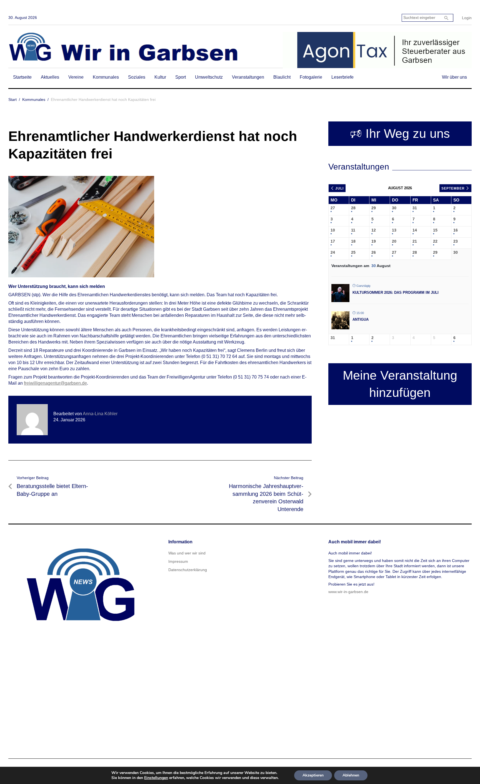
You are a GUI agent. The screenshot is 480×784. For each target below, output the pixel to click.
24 (333, 252)
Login (467, 18)
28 (353, 208)
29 (373, 208)
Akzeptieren (313, 775)
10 (333, 230)
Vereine (76, 77)
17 (333, 241)
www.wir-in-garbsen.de (348, 591)
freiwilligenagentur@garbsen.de (55, 383)
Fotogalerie (311, 77)
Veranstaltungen (248, 77)
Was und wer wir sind (187, 553)
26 (373, 252)
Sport (180, 77)
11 (353, 230)
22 (435, 241)
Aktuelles (50, 77)
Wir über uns (454, 77)
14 (414, 230)
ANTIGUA (360, 319)
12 (373, 230)
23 (455, 241)
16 (455, 230)
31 (414, 208)
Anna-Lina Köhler (100, 413)
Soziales (136, 77)
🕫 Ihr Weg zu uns (400, 133)
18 (353, 241)
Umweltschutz (209, 77)
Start (12, 99)
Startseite (22, 77)
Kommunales (106, 77)
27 (333, 208)
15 (435, 230)
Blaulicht (282, 77)
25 (353, 252)
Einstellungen (156, 777)
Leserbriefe (342, 77)
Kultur (160, 77)
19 (373, 241)
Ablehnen (350, 775)
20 (394, 241)
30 (394, 208)
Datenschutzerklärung (187, 570)
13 (394, 230)
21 (414, 241)
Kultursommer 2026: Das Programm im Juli (395, 292)
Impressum (178, 561)
